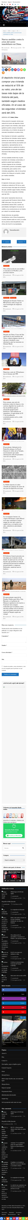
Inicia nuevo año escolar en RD (18, 975)
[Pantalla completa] (22, 880)
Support (10, 2)
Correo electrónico (7, 652)
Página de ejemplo (6, 1088)
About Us (4, 1053)
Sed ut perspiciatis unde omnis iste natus (11, 1102)
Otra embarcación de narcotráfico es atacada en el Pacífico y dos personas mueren (13, 270)
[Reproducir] (5, 880)
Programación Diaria (7, 1091)
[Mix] (21, 69)
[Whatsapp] (24, 69)
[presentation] (21, 1017)
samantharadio (6, 47)
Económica (18, 1212)
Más (19, 1214)
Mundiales (5, 50)
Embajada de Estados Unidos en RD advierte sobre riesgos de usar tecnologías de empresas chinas (13, 303)
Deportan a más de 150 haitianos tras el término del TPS (13, 373)
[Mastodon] (18, 69)
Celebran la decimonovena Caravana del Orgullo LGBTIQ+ (17, 963)
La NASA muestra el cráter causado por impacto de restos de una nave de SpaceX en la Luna (13, 486)
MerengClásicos (6, 1075)
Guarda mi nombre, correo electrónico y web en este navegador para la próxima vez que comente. (14, 668)
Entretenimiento (12, 1214)
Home (3, 1071)
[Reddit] (9, 69)
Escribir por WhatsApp (15, 835)
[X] (6, 69)
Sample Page (5, 1098)
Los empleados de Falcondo (17, 909)
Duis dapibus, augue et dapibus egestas (11, 1064)
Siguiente (20, 242)
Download (4, 2)
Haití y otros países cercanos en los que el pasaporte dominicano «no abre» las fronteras (18, 920)
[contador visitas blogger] (13, 815)
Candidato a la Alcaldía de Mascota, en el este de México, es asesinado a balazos (18, 1163)
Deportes (4, 1214)
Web (3, 659)
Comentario (5, 636)
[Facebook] (3, 69)
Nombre (4, 645)
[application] (14, 876)
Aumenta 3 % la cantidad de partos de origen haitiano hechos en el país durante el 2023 (17, 1145)
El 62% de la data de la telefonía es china (16, 953)
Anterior (7, 242)
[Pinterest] (15, 69)
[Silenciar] (20, 880)
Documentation (16, 2)
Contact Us (4, 1060)
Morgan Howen (5, 1084)
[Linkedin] (12, 69)
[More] (3, 72)
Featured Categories (7, 1068)
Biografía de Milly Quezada (8, 901)
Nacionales (13, 297)
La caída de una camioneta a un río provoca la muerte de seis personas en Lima (18, 1186)
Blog (3, 1057)
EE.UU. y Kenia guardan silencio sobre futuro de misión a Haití (18, 1129)
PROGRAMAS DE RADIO (9, 1095)
